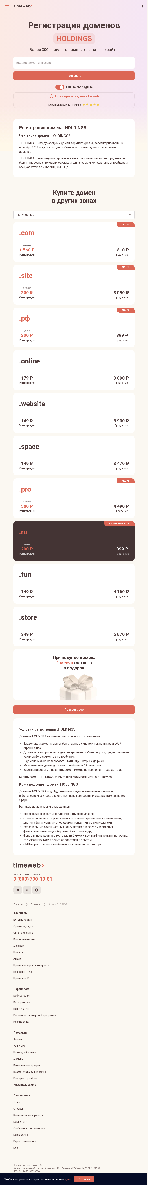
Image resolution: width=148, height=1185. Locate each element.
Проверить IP (21, 978)
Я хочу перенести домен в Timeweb (77, 96)
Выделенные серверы (26, 1065)
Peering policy (21, 1021)
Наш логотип (21, 1008)
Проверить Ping (22, 971)
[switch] (59, 87)
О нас (16, 1102)
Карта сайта (20, 1134)
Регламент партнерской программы (34, 1015)
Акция (126, 224)
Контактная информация (28, 1115)
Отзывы (18, 1108)
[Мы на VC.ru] (27, 890)
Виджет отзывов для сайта (29, 1071)
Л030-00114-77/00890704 (26, 1171)
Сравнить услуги (23, 926)
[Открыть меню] (7, 6)
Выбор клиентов (119, 523)
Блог (16, 1147)
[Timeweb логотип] (44, 6)
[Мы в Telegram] (17, 890)
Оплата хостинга (23, 932)
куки (68, 1179)
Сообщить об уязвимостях (29, 1128)
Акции (17, 958)
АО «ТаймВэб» (34, 1165)
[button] (141, 6)
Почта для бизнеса (24, 1052)
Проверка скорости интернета (31, 965)
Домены (18, 1058)
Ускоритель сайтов (24, 1084)
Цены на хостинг (23, 919)
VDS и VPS (19, 1045)
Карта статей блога (24, 1141)
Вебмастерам (21, 995)
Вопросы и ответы (24, 939)
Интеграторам (21, 1002)
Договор (18, 945)
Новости (18, 952)
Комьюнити (20, 1121)
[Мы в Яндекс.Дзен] (36, 890)
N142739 (95, 1168)
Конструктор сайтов (25, 1078)
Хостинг (18, 1039)
